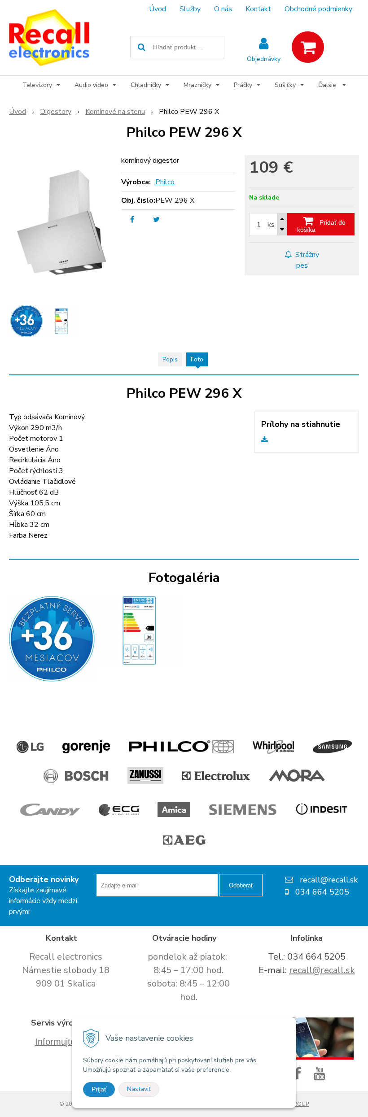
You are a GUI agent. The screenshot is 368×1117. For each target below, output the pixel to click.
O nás (223, 9)
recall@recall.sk (322, 970)
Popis (170, 359)
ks (271, 225)
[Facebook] (299, 1074)
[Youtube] (321, 1074)
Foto (197, 359)
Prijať (99, 1089)
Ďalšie (328, 85)
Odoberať (241, 885)
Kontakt (258, 9)
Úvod (157, 9)
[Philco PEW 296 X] (61, 222)
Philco (165, 182)
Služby (190, 9)
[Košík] (308, 47)
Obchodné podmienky (318, 9)
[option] (26, 321)
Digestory (55, 112)
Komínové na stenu (115, 112)
